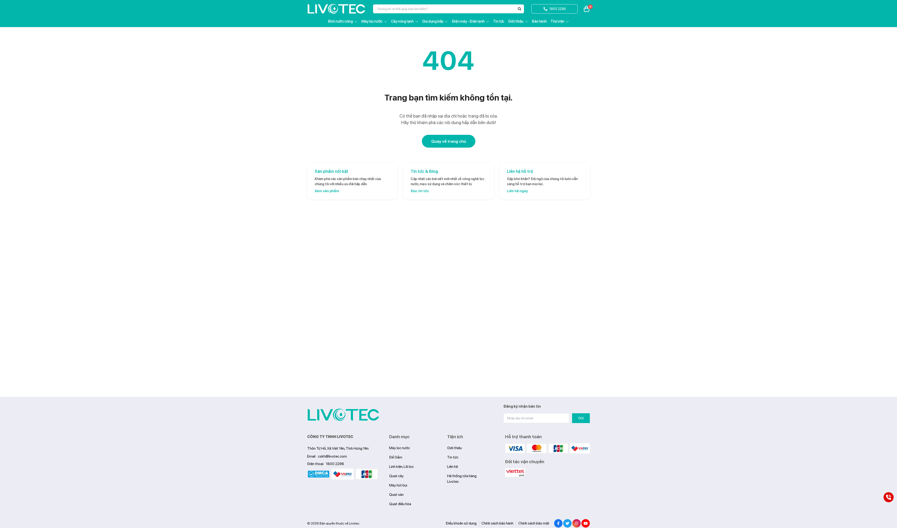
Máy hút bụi (398, 485)
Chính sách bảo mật (533, 523)
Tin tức (498, 21)
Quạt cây (396, 476)
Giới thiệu (515, 21)
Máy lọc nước (372, 21)
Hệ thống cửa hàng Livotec (462, 479)
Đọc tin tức (420, 191)
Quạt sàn (396, 494)
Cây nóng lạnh (402, 21)
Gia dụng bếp (432, 21)
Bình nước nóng (340, 21)
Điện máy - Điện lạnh (468, 21)
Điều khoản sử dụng (461, 523)
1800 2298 (335, 464)
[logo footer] (343, 414)
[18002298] (888, 497)
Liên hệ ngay (517, 191)
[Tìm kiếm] (519, 8)
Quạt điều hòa (400, 504)
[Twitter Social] (567, 523)
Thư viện (557, 21)
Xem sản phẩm (327, 191)
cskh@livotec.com (332, 456)
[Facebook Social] (558, 523)
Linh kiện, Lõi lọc (401, 466)
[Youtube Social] (585, 523)
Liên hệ (452, 466)
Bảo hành (539, 21)
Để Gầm (395, 457)
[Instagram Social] (576, 523)
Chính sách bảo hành (497, 523)
